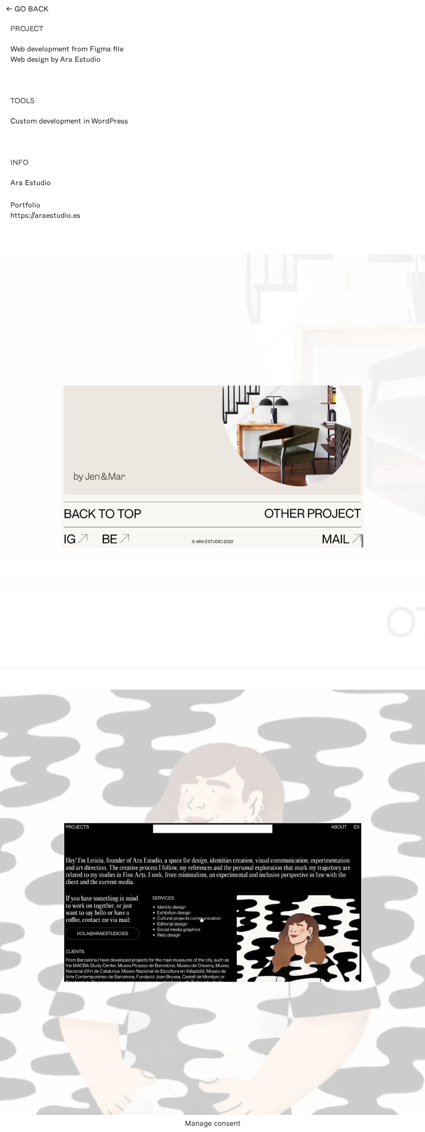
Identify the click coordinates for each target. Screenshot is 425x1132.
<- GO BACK (27, 10)
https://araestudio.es (45, 216)
